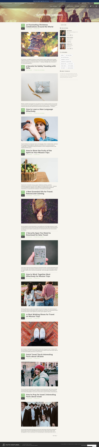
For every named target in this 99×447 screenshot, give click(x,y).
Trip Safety (42, 236)
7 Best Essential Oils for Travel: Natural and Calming (39, 193)
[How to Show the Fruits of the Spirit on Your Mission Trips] (39, 170)
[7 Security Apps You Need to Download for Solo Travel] (39, 252)
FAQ (79, 3)
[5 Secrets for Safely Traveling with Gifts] (39, 87)
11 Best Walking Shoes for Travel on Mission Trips (40, 315)
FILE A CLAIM (90, 3)
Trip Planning (42, 70)
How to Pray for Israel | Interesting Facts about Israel (41, 396)
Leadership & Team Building (66, 61)
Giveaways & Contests (65, 59)
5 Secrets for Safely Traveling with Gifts (41, 67)
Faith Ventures (69, 55)
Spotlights (70, 63)
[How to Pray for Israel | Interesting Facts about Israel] (39, 414)
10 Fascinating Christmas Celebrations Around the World (39, 26)
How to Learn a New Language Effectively (39, 110)
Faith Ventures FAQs (65, 57)
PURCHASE (96, 3)
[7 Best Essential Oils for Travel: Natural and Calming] (39, 211)
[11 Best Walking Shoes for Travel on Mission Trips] (39, 334)
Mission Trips (37, 28)
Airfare (62, 55)
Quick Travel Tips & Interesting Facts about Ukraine (39, 355)
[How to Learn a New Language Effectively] (39, 128)
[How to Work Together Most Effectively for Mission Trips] (39, 294)
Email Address (84, 445)
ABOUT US (84, 3)
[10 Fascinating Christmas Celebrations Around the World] (39, 44)
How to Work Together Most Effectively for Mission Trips (38, 275)
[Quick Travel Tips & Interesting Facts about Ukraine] (39, 374)
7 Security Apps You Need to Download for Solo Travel (38, 234)
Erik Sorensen (29, 28)
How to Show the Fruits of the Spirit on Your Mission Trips (39, 152)
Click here (51, 1)
